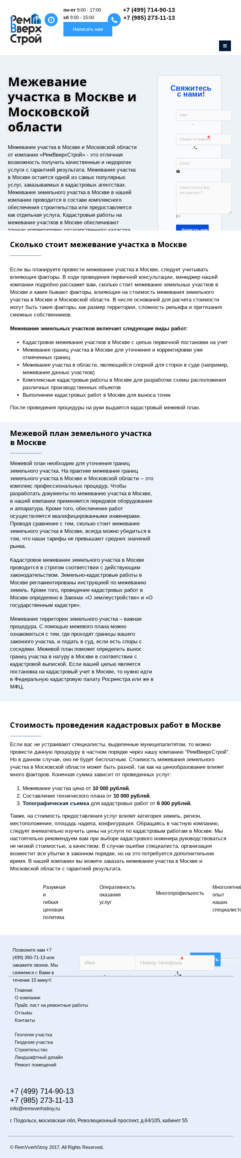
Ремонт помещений (35, 1064)
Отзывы (23, 1012)
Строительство (31, 1049)
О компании (27, 997)
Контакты (25, 1020)
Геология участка (33, 1034)
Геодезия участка (34, 1042)
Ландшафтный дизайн (39, 1057)
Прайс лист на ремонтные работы (51, 1005)
